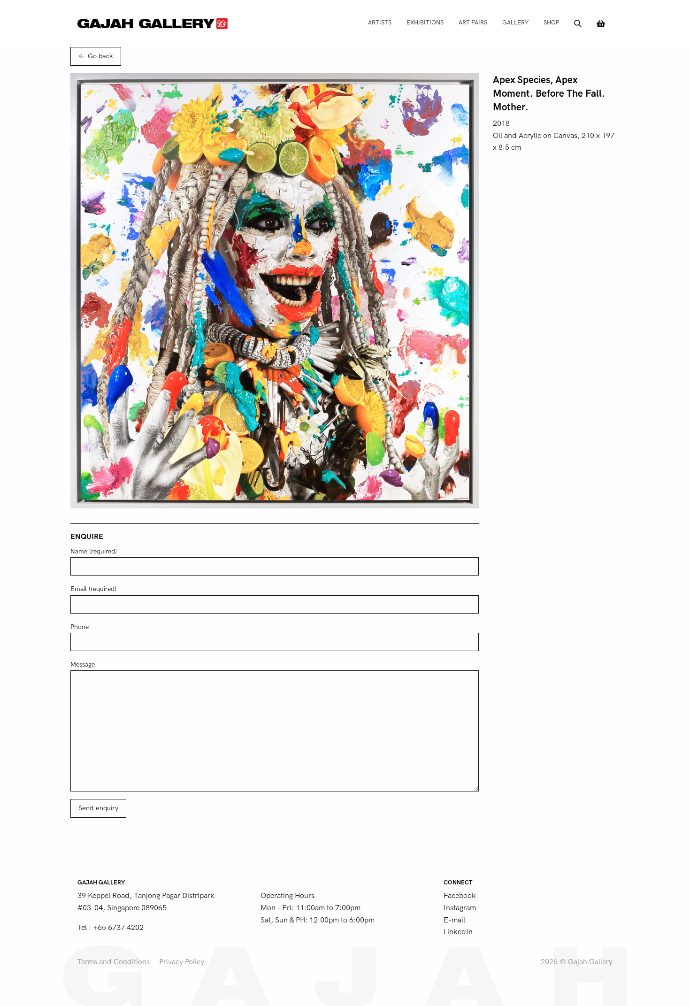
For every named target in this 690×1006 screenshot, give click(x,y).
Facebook (460, 895)
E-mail (454, 920)
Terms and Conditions (113, 962)
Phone (79, 627)
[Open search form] (578, 23)
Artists (379, 22)
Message (82, 664)
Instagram (460, 908)
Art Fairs (473, 22)
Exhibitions (425, 22)
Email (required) (93, 589)
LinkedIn (458, 932)
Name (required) (93, 551)
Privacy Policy (181, 962)
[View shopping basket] (601, 23)
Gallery (515, 22)
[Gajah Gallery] (152, 23)
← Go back (95, 56)
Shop (551, 22)
